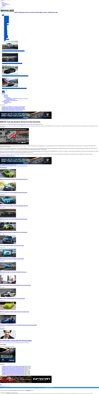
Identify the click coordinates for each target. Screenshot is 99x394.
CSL (5, 40)
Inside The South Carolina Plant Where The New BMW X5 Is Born (13, 371)
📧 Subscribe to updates (49, 387)
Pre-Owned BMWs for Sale (10, 99)
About (3, 2)
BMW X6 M (6, 36)
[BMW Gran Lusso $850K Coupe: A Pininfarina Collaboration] (10, 86)
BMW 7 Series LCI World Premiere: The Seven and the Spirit (12, 298)
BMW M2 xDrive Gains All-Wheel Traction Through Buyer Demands (14, 205)
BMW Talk (6, 95)
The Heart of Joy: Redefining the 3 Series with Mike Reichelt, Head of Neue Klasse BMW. (18, 325)
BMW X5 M (6, 35)
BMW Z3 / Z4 (6, 24)
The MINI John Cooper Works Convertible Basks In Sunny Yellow (13, 370)
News (3, 15)
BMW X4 (5, 26)
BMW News (4, 119)
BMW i (5, 38)
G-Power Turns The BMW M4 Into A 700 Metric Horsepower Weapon (13, 106)
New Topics (6, 94)
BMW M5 (5, 33)
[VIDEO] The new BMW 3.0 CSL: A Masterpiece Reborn (13, 50)
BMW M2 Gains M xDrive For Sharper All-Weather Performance (13, 272)
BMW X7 (5, 29)
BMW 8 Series (6, 22)
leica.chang (2, 124)
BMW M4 (5, 32)
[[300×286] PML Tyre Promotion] (7, 362)
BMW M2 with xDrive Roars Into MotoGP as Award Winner (12, 258)
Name (1, 384)
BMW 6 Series (6, 20)
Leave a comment (36, 124)
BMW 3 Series (6, 18)
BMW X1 (5, 25)
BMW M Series (15, 124)
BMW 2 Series (6, 17)
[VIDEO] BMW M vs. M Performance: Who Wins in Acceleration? (15, 75)
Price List (3, 93)
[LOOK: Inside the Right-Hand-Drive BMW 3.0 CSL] (10, 61)
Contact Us (4, 5)
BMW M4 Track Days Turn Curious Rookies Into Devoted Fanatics (13, 219)
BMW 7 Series (6, 21)
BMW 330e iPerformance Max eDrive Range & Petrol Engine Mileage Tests (13, 165)
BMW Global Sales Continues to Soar (8, 164)
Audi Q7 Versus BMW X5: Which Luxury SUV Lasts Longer (12, 245)
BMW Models (24, 124)
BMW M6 (5, 34)
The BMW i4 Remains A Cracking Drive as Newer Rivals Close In (13, 373)
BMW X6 (5, 28)
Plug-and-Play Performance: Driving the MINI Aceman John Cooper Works (15, 285)
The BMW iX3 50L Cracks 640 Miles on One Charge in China (12, 110)
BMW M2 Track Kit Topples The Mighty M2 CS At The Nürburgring (13, 232)
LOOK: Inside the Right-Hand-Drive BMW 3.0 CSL (12, 63)
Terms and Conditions (6, 4)
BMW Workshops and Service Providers (11, 100)
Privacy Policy (4, 3)
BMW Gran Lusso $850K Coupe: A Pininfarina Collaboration (14, 88)
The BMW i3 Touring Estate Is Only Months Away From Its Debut (13, 372)
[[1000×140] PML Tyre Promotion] (26, 118)
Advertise (5, 103)
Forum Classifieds (7, 97)
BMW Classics (6, 39)
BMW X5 (5, 27)
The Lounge (6, 96)
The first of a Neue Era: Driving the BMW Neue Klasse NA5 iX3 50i (13, 192)
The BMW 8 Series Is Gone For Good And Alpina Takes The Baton (13, 107)
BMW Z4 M (6, 37)
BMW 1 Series (6, 16)
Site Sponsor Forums (7, 102)
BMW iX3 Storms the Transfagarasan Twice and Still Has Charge (13, 374)
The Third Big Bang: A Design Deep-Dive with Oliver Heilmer (16, 340)
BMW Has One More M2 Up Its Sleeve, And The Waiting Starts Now (13, 109)
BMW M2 (5, 31)
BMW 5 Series (6, 19)
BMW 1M (5, 30)
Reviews (3, 92)
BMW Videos (12, 155)
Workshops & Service (5, 101)
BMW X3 (5, 23)
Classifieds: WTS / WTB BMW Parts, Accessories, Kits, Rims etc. (17, 98)
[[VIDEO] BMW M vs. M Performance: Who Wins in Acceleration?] (10, 74)
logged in (6, 346)
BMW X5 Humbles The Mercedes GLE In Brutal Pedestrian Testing (13, 108)
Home (3, 14)
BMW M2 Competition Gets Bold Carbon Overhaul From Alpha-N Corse (14, 311)
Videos (3, 91)
